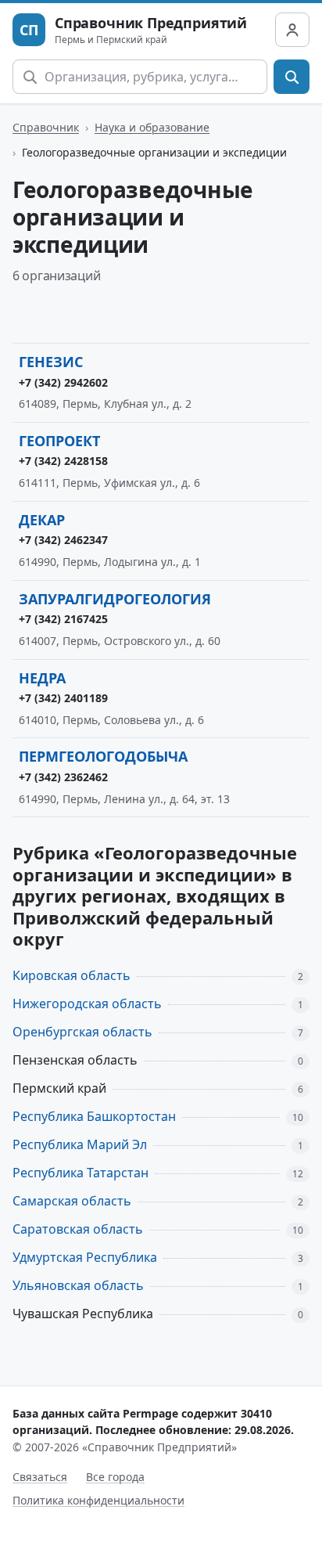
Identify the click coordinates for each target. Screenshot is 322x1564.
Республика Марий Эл (80, 1144)
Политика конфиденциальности (98, 1500)
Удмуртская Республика (85, 1257)
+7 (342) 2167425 (63, 618)
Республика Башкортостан (94, 1116)
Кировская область (72, 975)
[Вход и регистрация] (292, 30)
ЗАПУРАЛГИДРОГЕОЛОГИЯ (115, 598)
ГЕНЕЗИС (51, 361)
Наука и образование (152, 127)
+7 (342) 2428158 (63, 460)
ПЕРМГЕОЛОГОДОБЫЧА (103, 756)
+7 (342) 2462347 (63, 539)
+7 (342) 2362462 (63, 776)
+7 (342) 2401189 (63, 697)
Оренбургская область (82, 1031)
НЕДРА (42, 677)
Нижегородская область (87, 1003)
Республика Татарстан (80, 1172)
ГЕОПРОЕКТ (59, 440)
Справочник (46, 127)
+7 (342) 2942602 (63, 382)
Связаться (40, 1476)
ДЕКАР (42, 519)
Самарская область (72, 1200)
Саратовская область (78, 1229)
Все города (115, 1476)
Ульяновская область (78, 1285)
